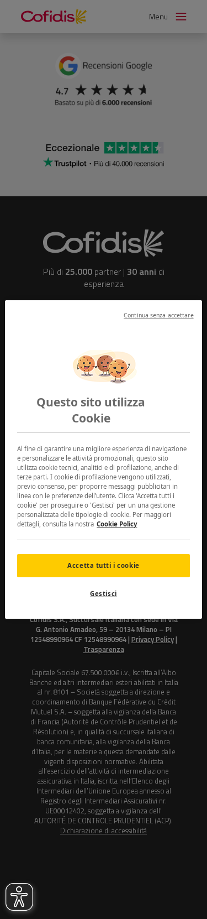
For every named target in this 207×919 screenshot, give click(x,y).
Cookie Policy (117, 524)
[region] (103, 459)
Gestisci (103, 593)
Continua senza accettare (159, 315)
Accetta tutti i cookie (103, 565)
